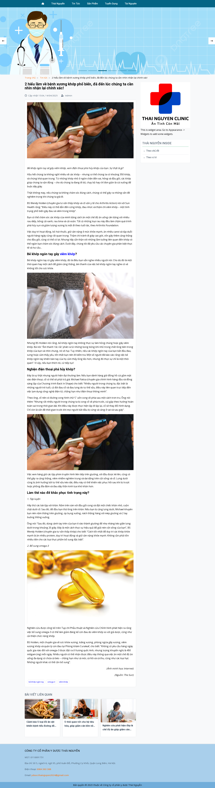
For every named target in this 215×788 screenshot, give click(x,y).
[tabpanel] (107, 41)
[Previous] (3, 40)
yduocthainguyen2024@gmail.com (50, 775)
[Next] (211, 40)
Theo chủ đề (152, 150)
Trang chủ (30, 77)
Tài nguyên (131, 3)
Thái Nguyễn (58, 3)
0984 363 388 (44, 769)
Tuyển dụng (111, 3)
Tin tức (76, 3)
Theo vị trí (151, 157)
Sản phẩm (92, 3)
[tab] (82, 70)
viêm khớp (67, 254)
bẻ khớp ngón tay (36, 682)
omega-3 (51, 682)
